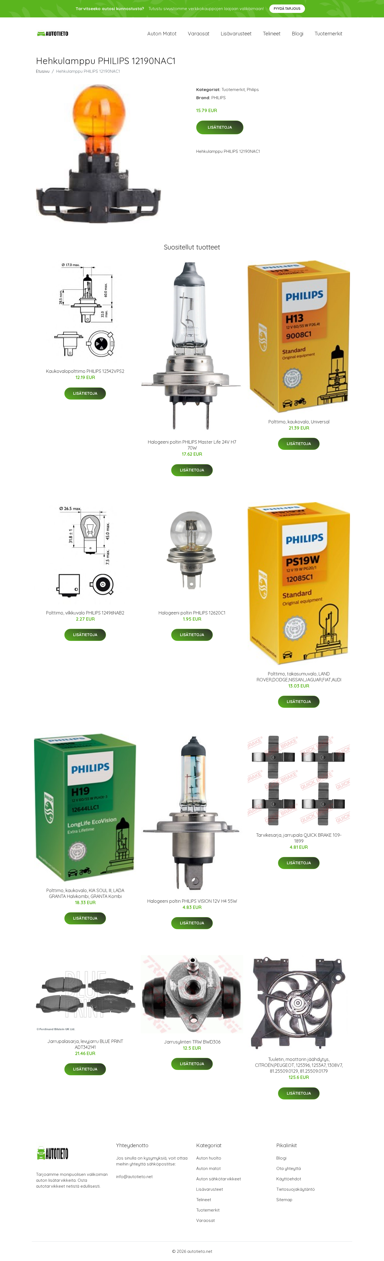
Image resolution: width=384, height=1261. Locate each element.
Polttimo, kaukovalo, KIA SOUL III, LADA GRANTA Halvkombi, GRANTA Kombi (85, 893)
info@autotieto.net (134, 1176)
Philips (253, 89)
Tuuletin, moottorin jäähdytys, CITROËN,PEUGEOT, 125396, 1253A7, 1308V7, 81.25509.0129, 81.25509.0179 (299, 1065)
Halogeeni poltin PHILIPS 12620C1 (192, 613)
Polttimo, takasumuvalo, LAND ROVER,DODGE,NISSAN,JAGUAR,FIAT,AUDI (299, 676)
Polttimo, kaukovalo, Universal (298, 422)
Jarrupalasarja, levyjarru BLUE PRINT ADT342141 (85, 1044)
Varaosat (198, 33)
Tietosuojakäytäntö (295, 1189)
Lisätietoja (220, 127)
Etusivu (42, 71)
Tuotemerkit (328, 33)
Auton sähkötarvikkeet (218, 1178)
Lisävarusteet (236, 33)
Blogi (297, 33)
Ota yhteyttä (288, 1168)
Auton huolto (208, 1158)
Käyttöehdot (288, 1178)
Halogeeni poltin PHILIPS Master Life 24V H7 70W (192, 445)
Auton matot (162, 33)
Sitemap (284, 1199)
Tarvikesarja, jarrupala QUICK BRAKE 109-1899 (299, 838)
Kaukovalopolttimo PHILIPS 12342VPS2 (85, 371)
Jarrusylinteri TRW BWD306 (192, 1042)
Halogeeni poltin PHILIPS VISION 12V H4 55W (192, 901)
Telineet (272, 33)
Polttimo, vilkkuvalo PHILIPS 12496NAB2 (85, 613)
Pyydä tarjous (287, 8)
